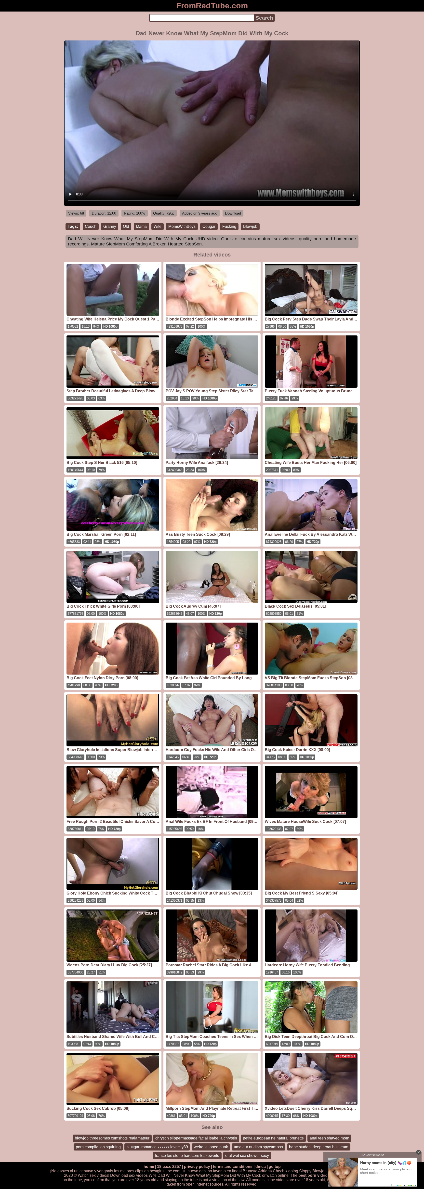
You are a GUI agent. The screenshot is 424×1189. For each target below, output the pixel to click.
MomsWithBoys (182, 226)
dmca (260, 1166)
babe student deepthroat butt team (318, 1147)
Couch (90, 226)
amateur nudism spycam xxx (258, 1147)
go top (275, 1166)
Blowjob (250, 226)
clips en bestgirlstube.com (157, 1171)
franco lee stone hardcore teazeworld (187, 1155)
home (149, 1166)
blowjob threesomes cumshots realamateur (112, 1138)
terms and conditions (232, 1166)
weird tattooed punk (211, 1147)
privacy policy (197, 1166)
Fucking (229, 226)
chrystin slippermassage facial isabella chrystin (196, 1138)
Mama (141, 226)
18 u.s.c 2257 (169, 1166)
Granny (109, 226)
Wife (157, 226)
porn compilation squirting (98, 1147)
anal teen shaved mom (329, 1138)
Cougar (208, 226)
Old (126, 226)
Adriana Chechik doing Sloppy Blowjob (292, 1171)
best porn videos (314, 1175)
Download (233, 213)
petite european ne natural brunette (273, 1138)
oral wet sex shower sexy (247, 1155)
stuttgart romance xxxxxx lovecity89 (157, 1147)
